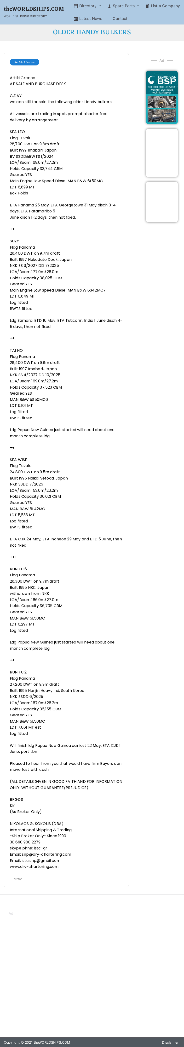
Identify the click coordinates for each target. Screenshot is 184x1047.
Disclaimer (170, 1042)
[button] (99, 5)
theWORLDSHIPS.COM (34, 9)
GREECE (18, 879)
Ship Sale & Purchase (24, 62)
